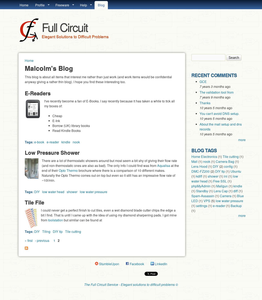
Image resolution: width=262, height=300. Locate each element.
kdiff (199, 176)
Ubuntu (235, 171)
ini (225, 176)
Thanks (205, 103)
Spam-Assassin (202, 196)
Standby (202, 191)
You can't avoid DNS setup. (220, 113)
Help (82, 5)
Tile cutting (73, 231)
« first (29, 240)
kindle (65, 142)
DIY (37, 191)
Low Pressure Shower (52, 152)
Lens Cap (221, 191)
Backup (236, 205)
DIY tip (58, 231)
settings (201, 205)
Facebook (136, 264)
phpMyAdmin (201, 186)
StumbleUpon (108, 264)
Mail (194, 161)
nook (76, 142)
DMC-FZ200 (200, 171)
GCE (203, 81)
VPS (206, 200)
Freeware (60, 5)
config (228, 166)
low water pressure (93, 191)
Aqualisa (163, 165)
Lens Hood (199, 166)
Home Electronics (204, 156)
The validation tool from (217, 92)
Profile (38, 5)
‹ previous (42, 240)
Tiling (46, 231)
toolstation (55, 220)
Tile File (34, 202)
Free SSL (220, 181)
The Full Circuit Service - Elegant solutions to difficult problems (129, 284)
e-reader (53, 142)
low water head (53, 191)
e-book (39, 142)
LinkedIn (160, 264)
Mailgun (222, 186)
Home (24, 5)
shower (72, 191)
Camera (226, 196)
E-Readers (38, 93)
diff (235, 191)
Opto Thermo (68, 170)
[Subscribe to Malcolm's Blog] (26, 248)
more (242, 139)
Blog (101, 5)
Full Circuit (65, 27)
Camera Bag (225, 161)
